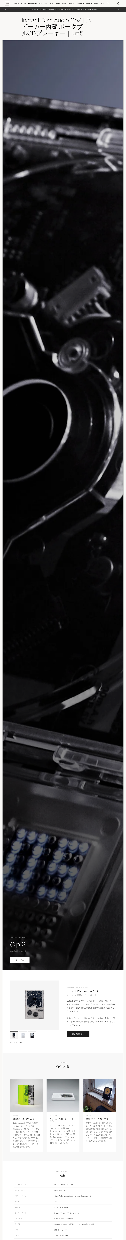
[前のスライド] (5, 9)
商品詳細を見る (78, 1034)
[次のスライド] (118, 9)
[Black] (32, 1035)
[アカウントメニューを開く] (113, 3)
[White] (23, 1035)
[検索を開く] (107, 3)
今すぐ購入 (20, 960)
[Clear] (14, 1035)
